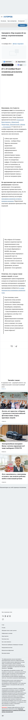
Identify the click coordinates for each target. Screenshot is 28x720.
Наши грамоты (5, 636)
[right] (26, 21)
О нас (3, 624)
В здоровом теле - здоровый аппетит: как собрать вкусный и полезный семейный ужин (13, 385)
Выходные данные (6, 653)
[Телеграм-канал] (7, 616)
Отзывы (3, 627)
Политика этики (5, 639)
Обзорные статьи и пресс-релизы (9, 630)
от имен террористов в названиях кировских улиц (13, 290)
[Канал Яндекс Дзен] (7, 65)
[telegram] (16, 346)
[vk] (11, 346)
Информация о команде (7, 633)
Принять (22, 25)
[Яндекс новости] (20, 62)
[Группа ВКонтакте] (7, 62)
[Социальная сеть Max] (20, 65)
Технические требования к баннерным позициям (12, 644)
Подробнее (10, 668)
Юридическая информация (8, 650)
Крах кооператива (12, 21)
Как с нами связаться (6, 641)
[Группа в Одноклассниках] (5, 616)
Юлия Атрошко (18, 44)
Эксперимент (21, 21)
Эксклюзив (3, 21)
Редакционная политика (7, 647)
